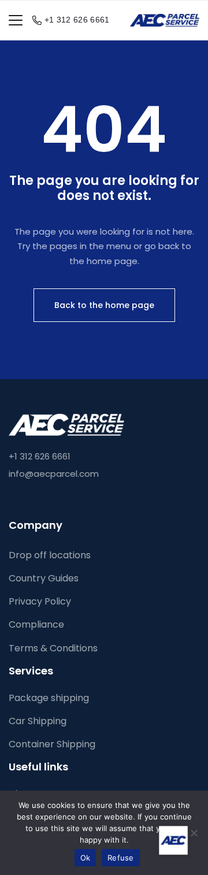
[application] (173, 840)
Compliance (36, 624)
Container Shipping (52, 744)
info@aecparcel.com (54, 474)
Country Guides (44, 578)
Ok (85, 857)
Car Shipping (37, 721)
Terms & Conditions (53, 648)
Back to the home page (104, 305)
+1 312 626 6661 (77, 19)
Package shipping (49, 698)
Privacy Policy (40, 601)
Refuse (120, 857)
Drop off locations (50, 555)
